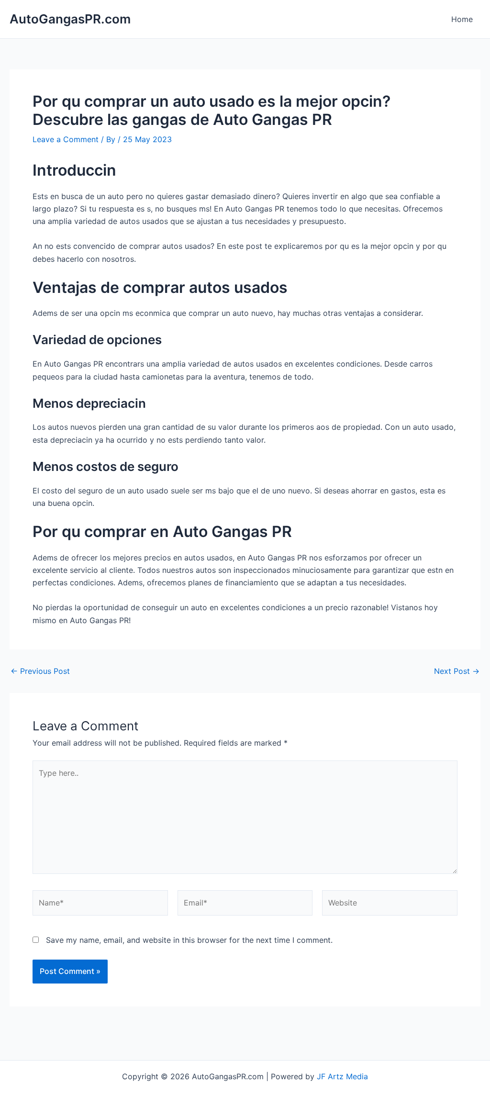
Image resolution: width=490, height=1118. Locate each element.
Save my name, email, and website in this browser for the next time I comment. (189, 940)
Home (462, 19)
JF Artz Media (342, 1076)
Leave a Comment (66, 139)
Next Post (456, 671)
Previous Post (40, 671)
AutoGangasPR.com (70, 18)
